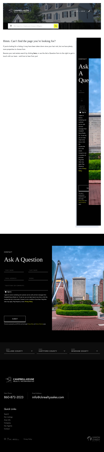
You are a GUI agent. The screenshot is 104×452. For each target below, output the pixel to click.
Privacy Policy (82, 200)
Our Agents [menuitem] (8, 426)
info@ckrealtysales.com (48, 397)
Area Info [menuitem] (7, 420)
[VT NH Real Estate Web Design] (93, 439)
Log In (83, 11)
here (35, 53)
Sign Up (76, 11)
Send (89, 188)
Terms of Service (82, 202)
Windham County (80, 351)
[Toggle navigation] (95, 11)
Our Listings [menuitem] (8, 417)
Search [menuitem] (6, 414)
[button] (56, 26)
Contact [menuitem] (7, 429)
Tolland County (14, 351)
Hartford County (48, 351)
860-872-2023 (13, 397)
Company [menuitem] (7, 423)
